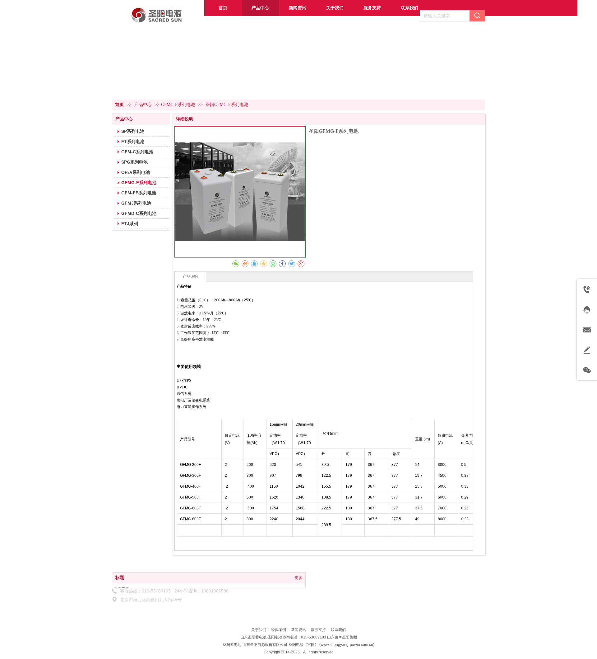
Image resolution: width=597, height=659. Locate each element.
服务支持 (318, 630)
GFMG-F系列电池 (178, 104)
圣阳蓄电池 (257, 637)
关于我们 (258, 630)
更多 (298, 578)
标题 (119, 577)
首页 (119, 104)
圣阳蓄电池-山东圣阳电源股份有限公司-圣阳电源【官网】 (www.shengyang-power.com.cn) (298, 645)
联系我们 (338, 630)
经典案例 (278, 630)
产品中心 (143, 104)
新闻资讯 (298, 630)
